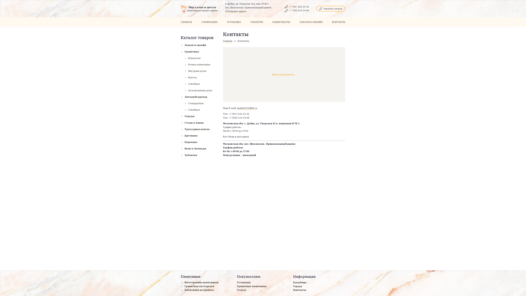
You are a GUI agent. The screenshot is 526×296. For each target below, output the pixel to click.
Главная (227, 40)
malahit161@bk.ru (247, 108)
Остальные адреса (235, 11)
